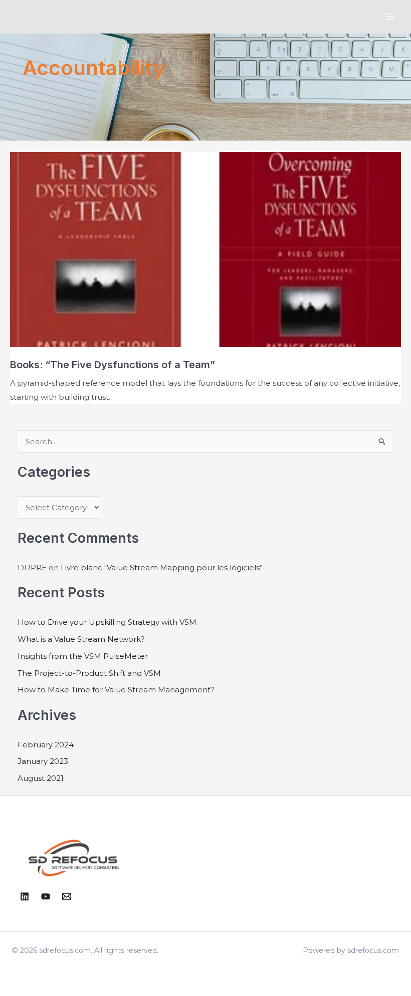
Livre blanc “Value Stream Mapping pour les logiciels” (162, 567)
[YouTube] (45, 896)
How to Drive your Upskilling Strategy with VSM (107, 622)
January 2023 (43, 761)
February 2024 (46, 744)
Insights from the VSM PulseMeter (83, 656)
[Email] (66, 896)
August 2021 (41, 778)
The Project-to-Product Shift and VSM (89, 673)
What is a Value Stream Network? (81, 639)
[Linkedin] (24, 896)
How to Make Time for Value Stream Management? (116, 689)
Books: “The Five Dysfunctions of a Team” (112, 365)
